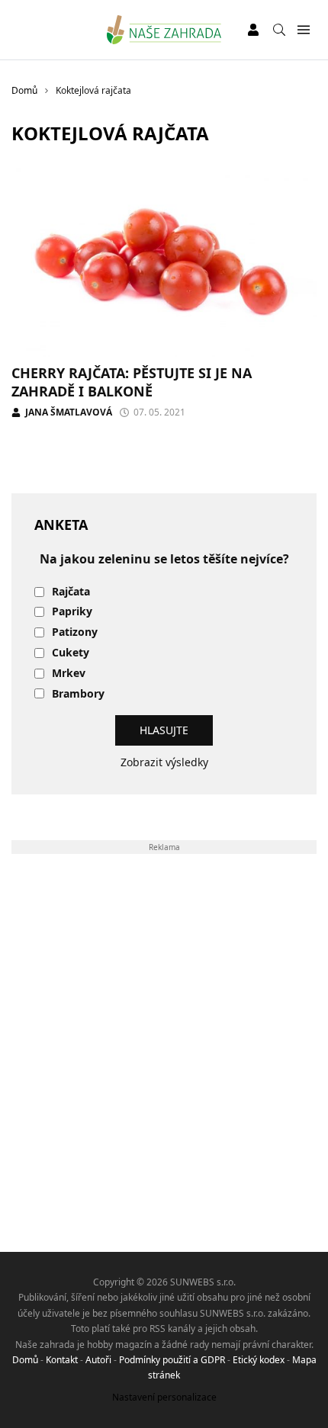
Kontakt (62, 1359)
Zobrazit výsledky (164, 762)
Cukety (70, 653)
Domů (25, 1359)
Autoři (98, 1359)
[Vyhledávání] (279, 30)
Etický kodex (259, 1359)
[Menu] (303, 30)
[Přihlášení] (253, 30)
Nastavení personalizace (164, 1397)
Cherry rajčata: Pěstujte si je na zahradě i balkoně (131, 382)
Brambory (78, 694)
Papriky (72, 611)
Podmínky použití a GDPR (172, 1359)
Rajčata (71, 592)
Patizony (75, 632)
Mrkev (68, 673)
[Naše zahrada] (164, 29)
